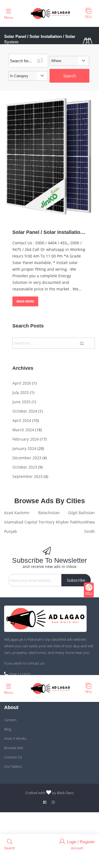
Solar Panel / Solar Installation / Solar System (49, 232)
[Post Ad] (89, 590)
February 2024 (25, 439)
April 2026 (21, 383)
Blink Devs (65, 792)
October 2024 (24, 411)
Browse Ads (13, 747)
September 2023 (27, 476)
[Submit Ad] (88, 13)
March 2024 (23, 429)
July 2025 (20, 392)
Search (69, 76)
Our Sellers (13, 766)
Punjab (10, 531)
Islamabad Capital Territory (29, 522)
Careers (10, 719)
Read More (25, 301)
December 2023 (26, 457)
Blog (7, 729)
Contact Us (13, 757)
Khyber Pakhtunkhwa (75, 522)
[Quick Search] (89, 42)
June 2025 (21, 401)
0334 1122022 (20, 674)
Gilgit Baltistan (81, 512)
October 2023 (24, 467)
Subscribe (76, 580)
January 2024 (24, 448)
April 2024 (21, 420)
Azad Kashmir (17, 512)
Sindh (89, 531)
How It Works (15, 738)
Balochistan (49, 512)
